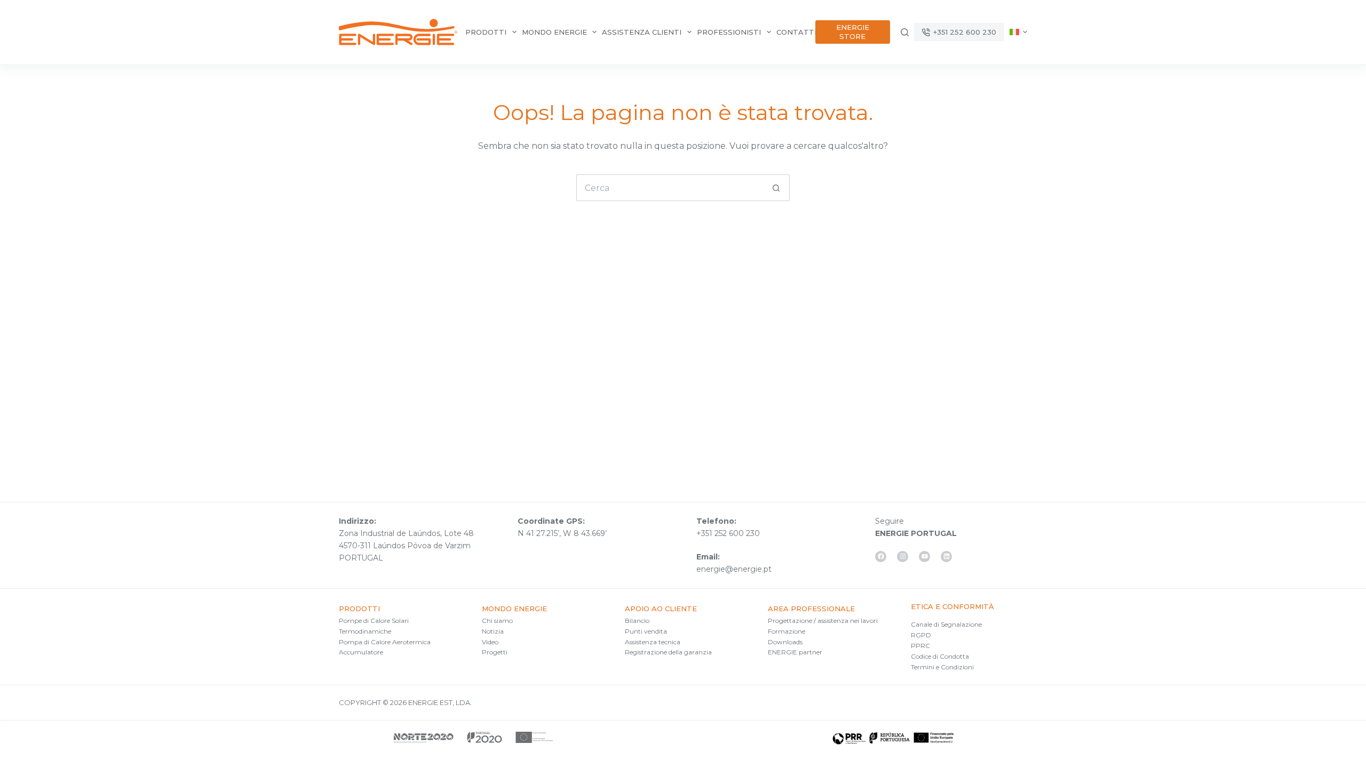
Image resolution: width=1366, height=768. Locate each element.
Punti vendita (646, 631)
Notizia (493, 631)
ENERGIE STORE (852, 32)
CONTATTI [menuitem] (796, 32)
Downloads (785, 642)
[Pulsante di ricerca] (776, 187)
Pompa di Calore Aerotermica (385, 642)
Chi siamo (497, 621)
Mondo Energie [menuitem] (554, 32)
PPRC (920, 646)
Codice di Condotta (940, 656)
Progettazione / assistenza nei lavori (823, 621)
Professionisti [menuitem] (729, 32)
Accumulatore (361, 652)
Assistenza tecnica (652, 642)
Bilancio (637, 621)
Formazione (786, 631)
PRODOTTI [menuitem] (485, 32)
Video (490, 642)
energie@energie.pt (734, 569)
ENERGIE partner (795, 652)
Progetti (494, 652)
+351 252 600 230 (964, 32)
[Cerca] (905, 32)
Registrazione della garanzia (668, 652)
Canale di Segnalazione (946, 624)
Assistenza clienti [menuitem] (641, 32)
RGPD (921, 635)
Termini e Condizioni (942, 667)
